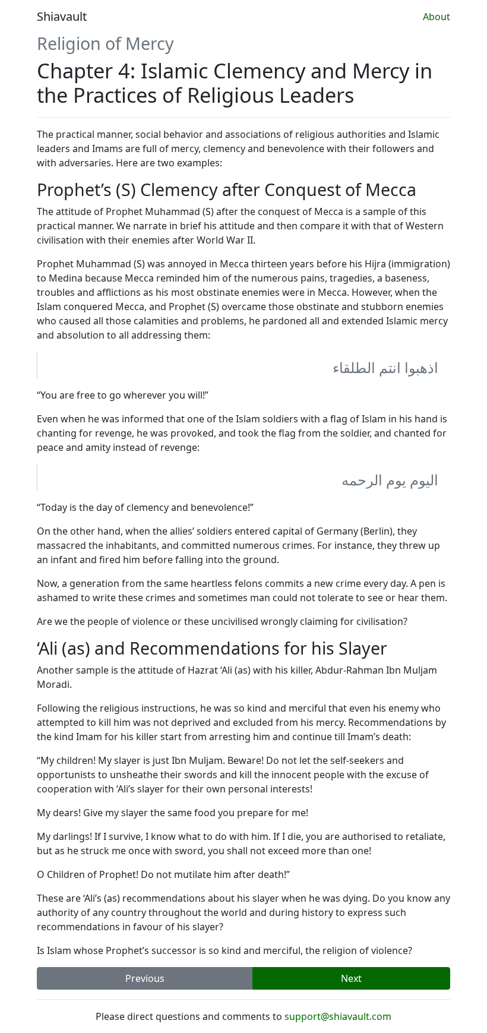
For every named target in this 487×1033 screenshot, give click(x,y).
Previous (145, 978)
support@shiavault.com (337, 1016)
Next (351, 978)
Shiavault (62, 16)
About (436, 16)
